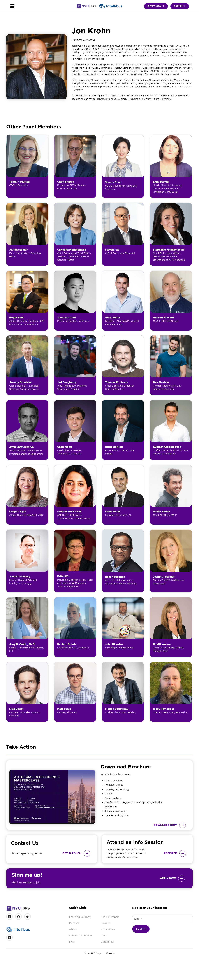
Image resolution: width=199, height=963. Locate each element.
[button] (41, 6)
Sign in (179, 6)
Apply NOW (156, 6)
